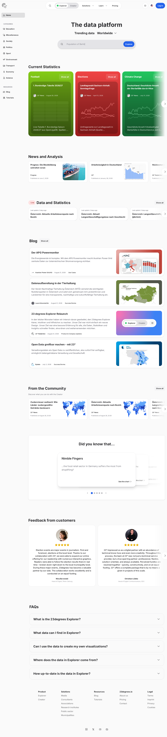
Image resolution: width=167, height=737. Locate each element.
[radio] (61, 5)
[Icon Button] (50, 5)
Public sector (67, 711)
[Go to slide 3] (97, 493)
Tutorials (98, 699)
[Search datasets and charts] (62, 44)
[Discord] (107, 729)
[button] (4, 15)
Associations (67, 703)
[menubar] (100, 5)
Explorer (42, 695)
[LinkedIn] (86, 729)
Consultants (67, 699)
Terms (150, 695)
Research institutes (70, 707)
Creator (41, 699)
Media (64, 695)
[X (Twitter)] (93, 729)
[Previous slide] (28, 104)
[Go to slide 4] (99, 493)
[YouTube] (100, 729)
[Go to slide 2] (94, 493)
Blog (96, 695)
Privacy (150, 703)
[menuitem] (88, 5)
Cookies (151, 707)
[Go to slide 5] (102, 493)
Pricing (123, 699)
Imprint (150, 699)
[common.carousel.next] (106, 493)
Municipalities (67, 715)
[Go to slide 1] (92, 493)
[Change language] (152, 5)
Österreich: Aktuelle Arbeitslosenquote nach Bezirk (52, 215)
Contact (123, 703)
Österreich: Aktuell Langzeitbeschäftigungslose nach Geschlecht (103, 215)
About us (124, 695)
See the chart (123, 481)
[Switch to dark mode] (145, 5)
